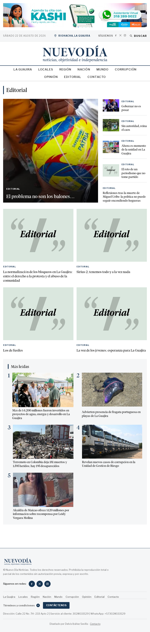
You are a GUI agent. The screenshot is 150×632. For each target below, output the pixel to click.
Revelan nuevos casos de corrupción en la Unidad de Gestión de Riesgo (108, 464)
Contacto (97, 77)
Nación (84, 69)
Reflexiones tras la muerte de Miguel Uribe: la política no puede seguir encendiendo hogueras (124, 196)
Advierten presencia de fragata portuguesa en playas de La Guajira (111, 414)
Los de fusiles (13, 350)
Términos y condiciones (21, 605)
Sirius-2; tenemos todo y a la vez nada (103, 272)
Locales (45, 69)
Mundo (102, 69)
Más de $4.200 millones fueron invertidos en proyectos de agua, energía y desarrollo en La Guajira (41, 414)
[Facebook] (115, 35)
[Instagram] (124, 35)
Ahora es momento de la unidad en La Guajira (133, 149)
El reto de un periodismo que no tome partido (133, 173)
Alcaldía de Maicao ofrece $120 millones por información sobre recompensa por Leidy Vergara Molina (41, 514)
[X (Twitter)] (120, 35)
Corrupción (126, 69)
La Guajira (22, 69)
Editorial (72, 77)
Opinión (51, 77)
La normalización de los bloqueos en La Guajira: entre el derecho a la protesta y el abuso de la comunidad (38, 276)
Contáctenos (56, 605)
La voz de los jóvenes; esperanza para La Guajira (111, 350)
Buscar (140, 35)
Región (65, 69)
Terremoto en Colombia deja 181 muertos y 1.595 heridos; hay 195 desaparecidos (40, 464)
